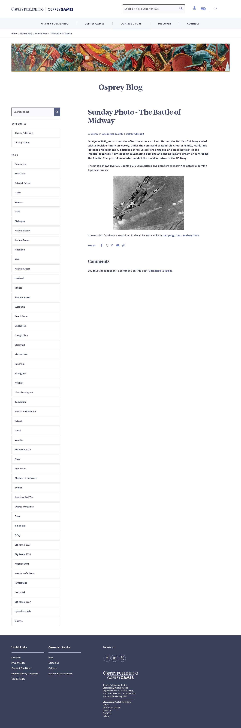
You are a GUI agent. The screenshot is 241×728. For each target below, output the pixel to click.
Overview (16, 657)
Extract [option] (18, 421)
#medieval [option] (20, 525)
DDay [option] (17, 535)
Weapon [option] (19, 202)
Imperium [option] (20, 363)
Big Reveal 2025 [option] (23, 544)
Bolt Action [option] (20, 468)
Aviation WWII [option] (22, 563)
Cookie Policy (18, 678)
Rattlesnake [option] (21, 582)
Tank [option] (17, 516)
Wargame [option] (20, 306)
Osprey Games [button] (94, 23)
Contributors (131, 23)
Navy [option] (17, 459)
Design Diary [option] (21, 335)
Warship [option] (19, 440)
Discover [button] (164, 23)
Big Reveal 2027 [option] (23, 601)
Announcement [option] (22, 297)
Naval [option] (18, 430)
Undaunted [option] (20, 325)
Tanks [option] (18, 192)
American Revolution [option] (25, 411)
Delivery (53, 668)
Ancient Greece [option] (22, 268)
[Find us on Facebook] (107, 658)
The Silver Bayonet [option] (24, 392)
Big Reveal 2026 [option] (23, 554)
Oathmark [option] (20, 592)
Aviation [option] (19, 382)
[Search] (181, 9)
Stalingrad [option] (20, 221)
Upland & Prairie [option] (23, 611)
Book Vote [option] (20, 173)
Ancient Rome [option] (22, 240)
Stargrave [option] (20, 344)
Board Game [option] (21, 316)
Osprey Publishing (24, 132)
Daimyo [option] (19, 620)
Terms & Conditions (21, 668)
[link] (101, 245)
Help (51, 657)
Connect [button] (193, 23)
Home (14, 33)
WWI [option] (17, 259)
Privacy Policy (18, 662)
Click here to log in (160, 270)
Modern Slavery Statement (24, 673)
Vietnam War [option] (21, 354)
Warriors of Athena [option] (24, 573)
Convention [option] (20, 401)
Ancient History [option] (22, 230)
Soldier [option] (18, 487)
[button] (203, 8)
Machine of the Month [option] (26, 478)
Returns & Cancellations (60, 673)
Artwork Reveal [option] (23, 183)
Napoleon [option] (20, 249)
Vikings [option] (18, 287)
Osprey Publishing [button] (54, 23)
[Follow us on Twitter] (122, 658)
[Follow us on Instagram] (114, 658)
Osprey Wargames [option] (24, 506)
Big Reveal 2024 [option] (23, 449)
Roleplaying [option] (21, 164)
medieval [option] (19, 278)
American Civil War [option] (24, 497)
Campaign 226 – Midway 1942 (181, 235)
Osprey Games (22, 142)
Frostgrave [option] (20, 373)
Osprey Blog (26, 33)
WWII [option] (17, 211)
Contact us (54, 662)
